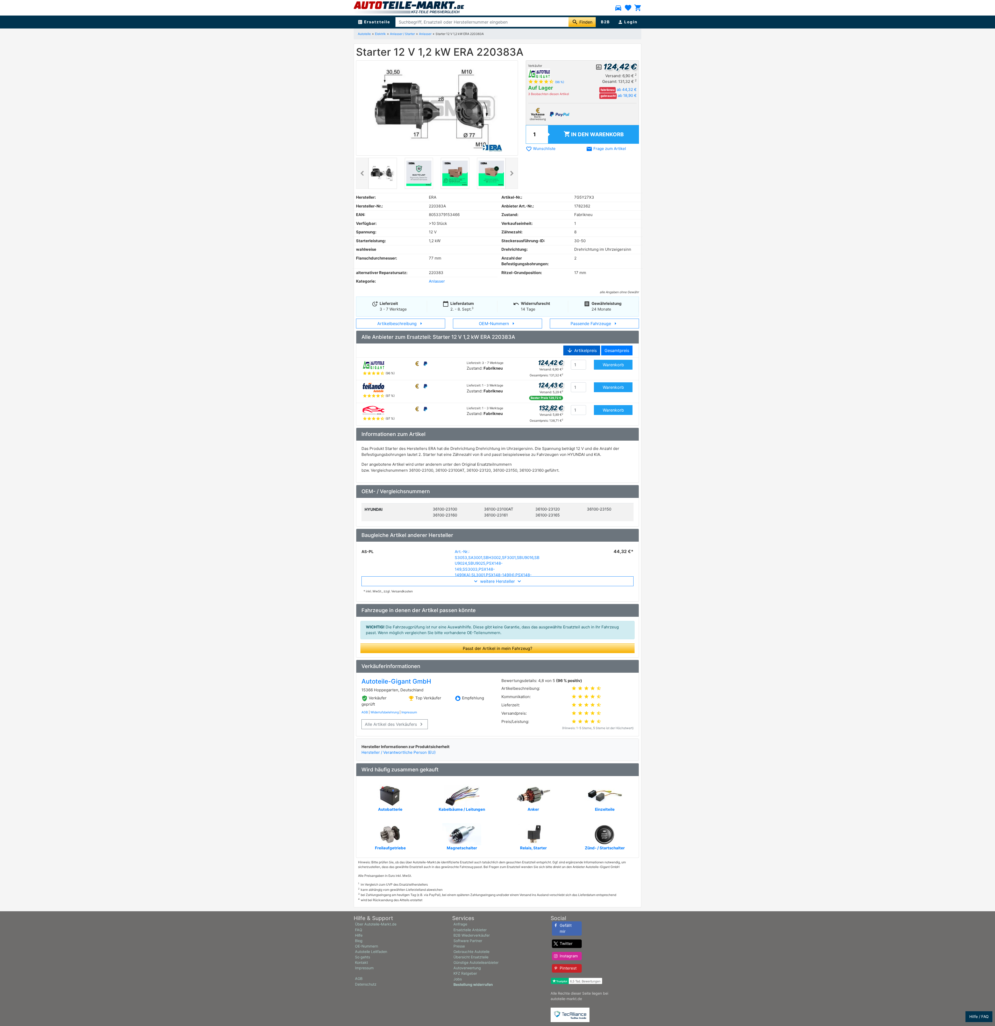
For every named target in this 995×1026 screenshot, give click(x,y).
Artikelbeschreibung (400, 323)
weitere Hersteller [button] (497, 581)
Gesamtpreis (617, 350)
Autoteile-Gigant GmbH (396, 681)
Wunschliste (541, 148)
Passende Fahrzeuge (595, 323)
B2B (605, 21)
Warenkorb (594, 134)
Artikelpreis (582, 350)
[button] (362, 173)
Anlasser (425, 34)
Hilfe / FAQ (979, 1016)
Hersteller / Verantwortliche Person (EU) (398, 752)
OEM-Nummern (497, 323)
